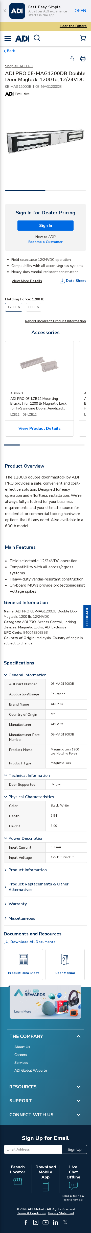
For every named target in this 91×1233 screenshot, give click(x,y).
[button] (87, 616)
